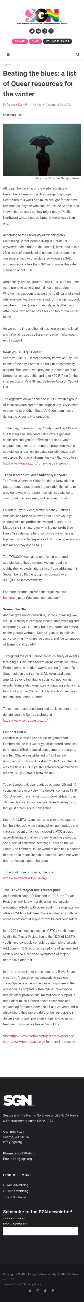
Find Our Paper (16, 1197)
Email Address (16, 1224)
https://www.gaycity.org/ (20, 463)
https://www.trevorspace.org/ (24, 1042)
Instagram (10, 598)
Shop (35, 41)
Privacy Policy (33, 1284)
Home (7, 65)
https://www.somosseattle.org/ (25, 720)
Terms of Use (11, 1284)
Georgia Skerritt (17, 104)
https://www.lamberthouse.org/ (25, 878)
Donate (20, 41)
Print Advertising (17, 1191)
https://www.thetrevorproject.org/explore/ (40, 1036)
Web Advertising (17, 1185)
